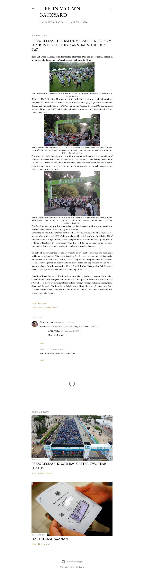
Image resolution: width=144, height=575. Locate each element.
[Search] (110, 8)
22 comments (44, 544)
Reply (42, 343)
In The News (72, 22)
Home (43, 22)
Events (40, 307)
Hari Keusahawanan (50, 539)
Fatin (42, 349)
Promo (55, 307)
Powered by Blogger (74, 562)
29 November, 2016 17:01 (71, 331)
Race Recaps (55, 22)
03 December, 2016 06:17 (56, 349)
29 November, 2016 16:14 (64, 322)
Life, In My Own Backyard (60, 11)
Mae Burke (79, 567)
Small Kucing (46, 322)
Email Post (42, 303)
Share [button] (34, 303)
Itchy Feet (48, 307)
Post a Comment (45, 473)
